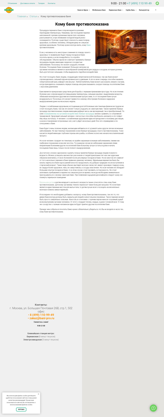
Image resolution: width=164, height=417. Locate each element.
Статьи (33, 16)
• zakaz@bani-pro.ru (41, 318)
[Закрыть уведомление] (38, 394)
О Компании (12, 3)
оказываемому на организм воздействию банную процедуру (69, 114)
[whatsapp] (157, 3)
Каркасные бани (115, 10)
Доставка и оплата (27, 3)
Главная (21, 16)
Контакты (51, 3)
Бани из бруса (83, 10)
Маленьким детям (47, 182)
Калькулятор (144, 10)
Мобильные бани (99, 10)
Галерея (41, 3)
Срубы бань (130, 10)
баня (88, 45)
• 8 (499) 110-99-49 (41, 315)
